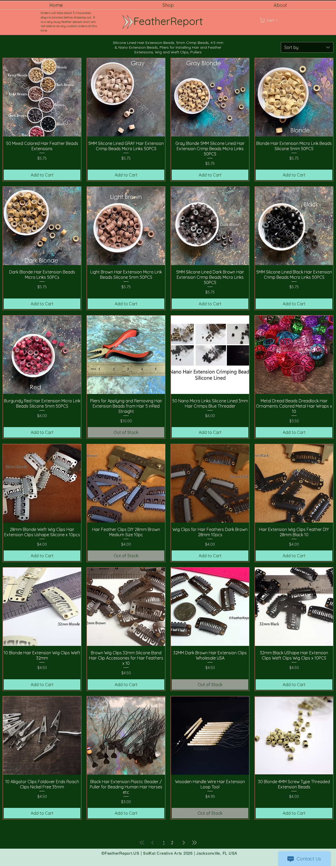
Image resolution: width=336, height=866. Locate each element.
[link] (275, 20)
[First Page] (142, 842)
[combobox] (307, 47)
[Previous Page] (152, 842)
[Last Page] (194, 842)
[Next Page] (184, 842)
